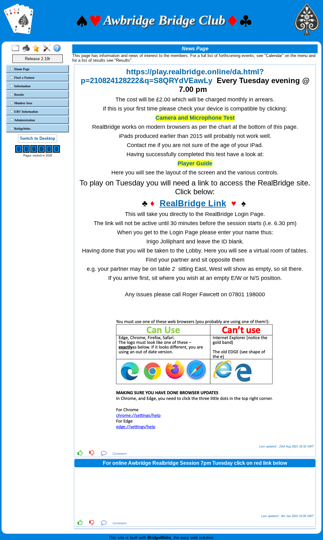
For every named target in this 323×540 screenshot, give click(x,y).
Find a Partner (23, 77)
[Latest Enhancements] (37, 48)
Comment (119, 453)
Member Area (22, 103)
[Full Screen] (17, 48)
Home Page (21, 69)
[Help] (58, 48)
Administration (24, 120)
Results (18, 94)
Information (22, 86)
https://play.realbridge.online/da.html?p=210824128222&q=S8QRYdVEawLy (172, 76)
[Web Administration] (48, 48)
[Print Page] (27, 48)
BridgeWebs (22, 128)
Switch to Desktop (37, 138)
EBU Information (25, 111)
